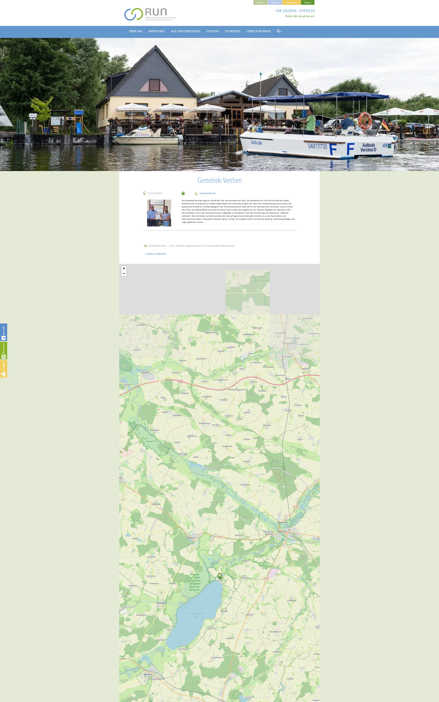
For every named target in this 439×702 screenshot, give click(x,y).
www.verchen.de (207, 193)
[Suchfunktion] (279, 33)
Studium (212, 31)
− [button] (124, 273)
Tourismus (232, 31)
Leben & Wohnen (259, 31)
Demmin (275, 3)
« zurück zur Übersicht (155, 254)
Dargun (307, 3)
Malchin (260, 3)
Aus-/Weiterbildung (185, 31)
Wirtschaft (157, 31)
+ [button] (124, 268)
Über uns (135, 31)
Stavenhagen (291, 3)
